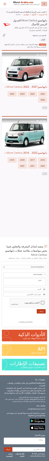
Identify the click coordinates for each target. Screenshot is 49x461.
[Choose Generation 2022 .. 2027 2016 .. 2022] (24, 267)
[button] (24, 12)
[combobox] (24, 275)
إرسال (8, 449)
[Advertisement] (24, 209)
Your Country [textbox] (37, 274)
